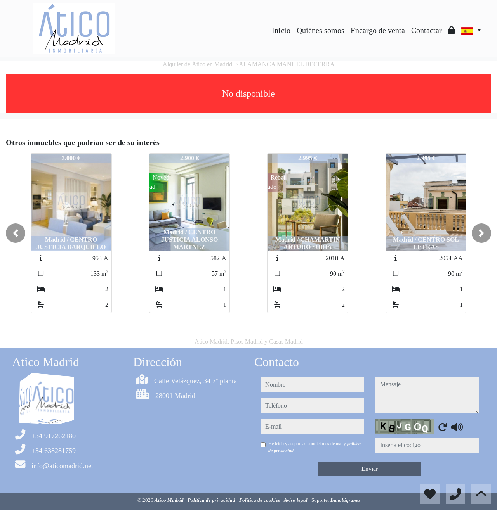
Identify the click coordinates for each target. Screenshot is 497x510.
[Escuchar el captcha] (457, 427)
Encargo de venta (378, 30)
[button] (15, 233)
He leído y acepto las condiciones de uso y (314, 447)
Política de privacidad (212, 500)
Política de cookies (260, 500)
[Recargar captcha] (443, 427)
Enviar (369, 468)
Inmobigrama (345, 500)
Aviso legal (296, 500)
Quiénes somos (320, 30)
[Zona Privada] (451, 30)
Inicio (281, 30)
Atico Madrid (170, 500)
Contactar (426, 30)
